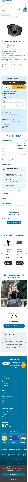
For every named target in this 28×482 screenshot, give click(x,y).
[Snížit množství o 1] (4, 87)
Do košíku (20, 87)
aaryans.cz (6, 383)
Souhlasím (14, 474)
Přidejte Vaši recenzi (15, 326)
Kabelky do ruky (14, 143)
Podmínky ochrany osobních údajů (10, 414)
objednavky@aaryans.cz (10, 378)
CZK (17, 459)
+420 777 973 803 (8, 381)
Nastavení (13, 479)
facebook (6, 385)
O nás (3, 402)
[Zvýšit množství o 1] (8, 87)
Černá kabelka (22, 143)
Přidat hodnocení (14, 222)
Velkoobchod (5, 398)
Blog (3, 400)
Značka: (8, 119)
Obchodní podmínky (6, 412)
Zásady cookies (5, 416)
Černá (24, 151)
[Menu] (25, 8)
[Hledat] (25, 10)
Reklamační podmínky (7, 411)
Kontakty (4, 392)
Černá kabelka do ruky (20, 145)
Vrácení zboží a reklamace (8, 396)
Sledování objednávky (7, 394)
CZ (10, 459)
